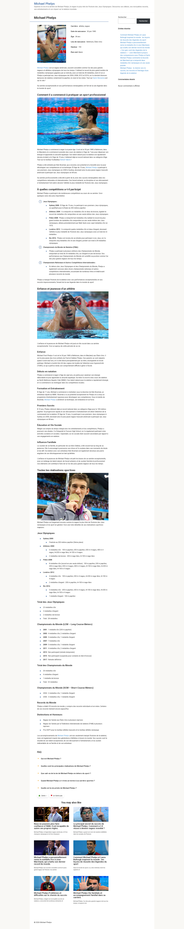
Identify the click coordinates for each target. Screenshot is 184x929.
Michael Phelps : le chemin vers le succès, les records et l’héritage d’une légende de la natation (134, 70)
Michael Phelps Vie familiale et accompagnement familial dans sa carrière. (89, 895)
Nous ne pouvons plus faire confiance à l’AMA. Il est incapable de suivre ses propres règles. (51, 826)
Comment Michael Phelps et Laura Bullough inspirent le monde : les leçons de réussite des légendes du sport (90, 860)
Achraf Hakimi (65, 160)
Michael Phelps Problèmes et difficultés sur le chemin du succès (50, 894)
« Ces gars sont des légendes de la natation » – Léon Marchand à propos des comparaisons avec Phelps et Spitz (135, 52)
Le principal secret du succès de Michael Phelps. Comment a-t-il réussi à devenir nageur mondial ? (89, 826)
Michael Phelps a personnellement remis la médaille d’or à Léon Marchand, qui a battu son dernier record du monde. (50, 860)
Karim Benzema (99, 78)
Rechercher (122, 17)
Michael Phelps (43, 68)
